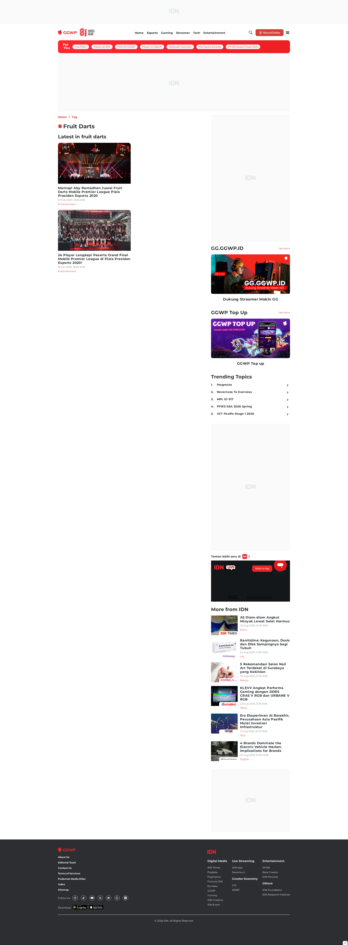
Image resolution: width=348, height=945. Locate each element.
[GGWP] (76, 32)
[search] (250, 32)
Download (64, 907)
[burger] (287, 32)
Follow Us (64, 897)
